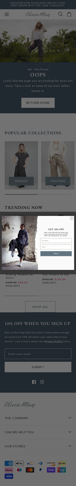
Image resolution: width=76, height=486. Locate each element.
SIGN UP (56, 254)
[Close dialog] (71, 218)
